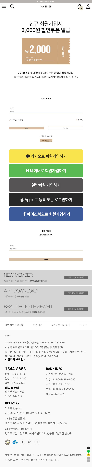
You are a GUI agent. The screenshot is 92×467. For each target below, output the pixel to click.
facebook (22, 442)
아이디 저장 (20, 120)
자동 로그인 (13, 120)
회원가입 (65, 128)
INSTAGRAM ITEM (30, 442)
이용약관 (37, 325)
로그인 (26, 128)
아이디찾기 (42, 136)
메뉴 (4, 6)
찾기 (12, 6)
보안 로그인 (80, 120)
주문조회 (46, 259)
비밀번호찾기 (49, 136)
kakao (37, 442)
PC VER (83, 325)
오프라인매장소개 (60, 325)
